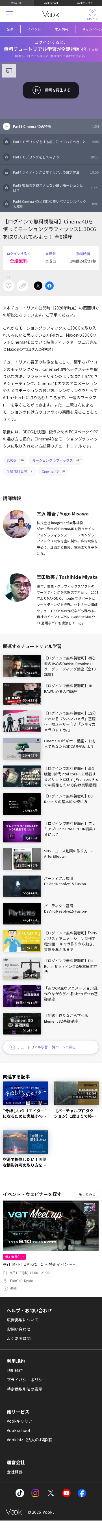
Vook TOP (16, 3)
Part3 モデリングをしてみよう (56, 156)
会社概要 (15, 1471)
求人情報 (61, 29)
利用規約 (15, 1370)
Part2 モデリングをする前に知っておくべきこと (56, 141)
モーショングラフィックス (56, 460)
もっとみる (87, 1194)
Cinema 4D (53, 471)
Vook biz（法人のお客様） (31, 1439)
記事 (10, 29)
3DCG (15, 460)
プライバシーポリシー (26, 1379)
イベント (34, 29)
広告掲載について (22, 1319)
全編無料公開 (19, 471)
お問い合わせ (19, 1329)
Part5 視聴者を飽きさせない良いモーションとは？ (56, 188)
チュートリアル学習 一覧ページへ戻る (46, 1046)
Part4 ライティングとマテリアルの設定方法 (56, 172)
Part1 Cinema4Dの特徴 (56, 126)
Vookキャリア (85, 3)
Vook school (51, 3)
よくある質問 (19, 1338)
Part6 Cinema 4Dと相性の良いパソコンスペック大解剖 (56, 204)
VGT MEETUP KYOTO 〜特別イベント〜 (39, 1264)
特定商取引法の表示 (24, 1389)
